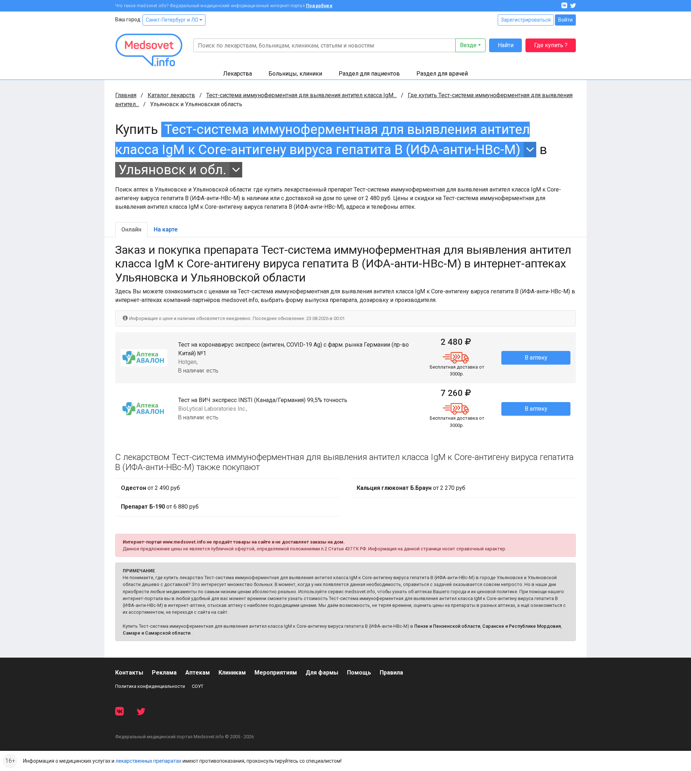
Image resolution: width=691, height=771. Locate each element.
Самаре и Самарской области (156, 633)
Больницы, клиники (295, 73)
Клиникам (232, 672)
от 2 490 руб (150, 487)
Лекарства (237, 73)
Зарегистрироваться (526, 20)
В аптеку (536, 357)
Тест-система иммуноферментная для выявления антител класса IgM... (301, 95)
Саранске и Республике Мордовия (521, 626)
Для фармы (322, 672)
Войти (565, 20)
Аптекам (197, 672)
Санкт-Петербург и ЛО (172, 20)
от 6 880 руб (160, 506)
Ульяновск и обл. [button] (172, 169)
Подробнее (319, 5)
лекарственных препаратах (148, 761)
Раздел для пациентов (369, 73)
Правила (391, 672)
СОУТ (197, 686)
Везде (468, 45)
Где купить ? (551, 45)
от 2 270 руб (411, 487)
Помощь (359, 672)
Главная (125, 95)
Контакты (129, 672)
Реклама (164, 672)
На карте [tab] (165, 229)
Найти (506, 45)
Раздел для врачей (442, 73)
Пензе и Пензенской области (447, 626)
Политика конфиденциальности (150, 686)
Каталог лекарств (171, 95)
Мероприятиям (275, 672)
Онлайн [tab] (131, 229)
